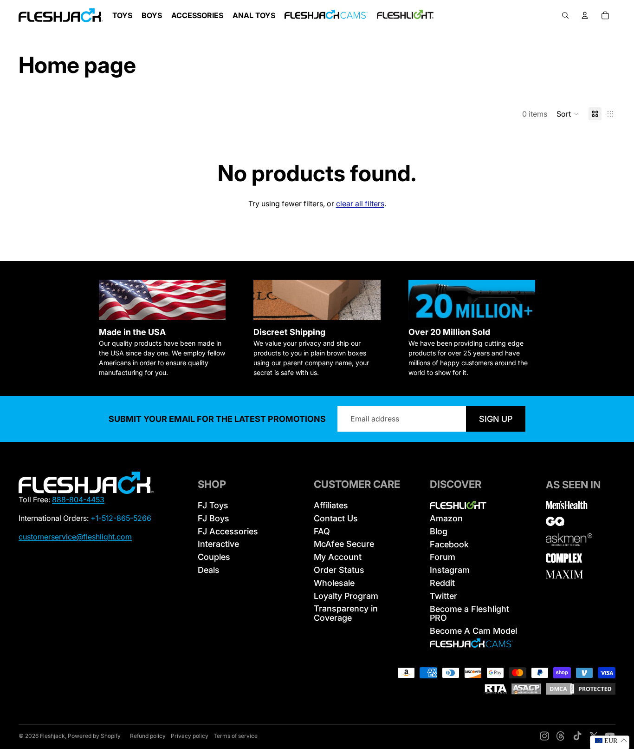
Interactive (218, 544)
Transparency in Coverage (346, 613)
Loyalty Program (346, 596)
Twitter (443, 596)
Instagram (450, 570)
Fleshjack (52, 735)
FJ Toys (213, 505)
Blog (438, 531)
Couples (214, 557)
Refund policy (148, 735)
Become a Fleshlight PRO (469, 613)
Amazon (446, 518)
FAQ (322, 531)
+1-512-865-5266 (121, 518)
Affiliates (331, 505)
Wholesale (334, 583)
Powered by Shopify (94, 735)
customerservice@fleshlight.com (75, 536)
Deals (209, 570)
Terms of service (235, 735)
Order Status (339, 570)
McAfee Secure (344, 544)
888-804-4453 (78, 499)
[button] (567, 114)
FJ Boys (213, 518)
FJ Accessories (228, 531)
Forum (442, 557)
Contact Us (336, 518)
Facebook (449, 544)
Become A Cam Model (473, 631)
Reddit (442, 583)
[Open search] (565, 15)
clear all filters (360, 203)
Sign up (495, 419)
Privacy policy (189, 735)
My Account (338, 557)
